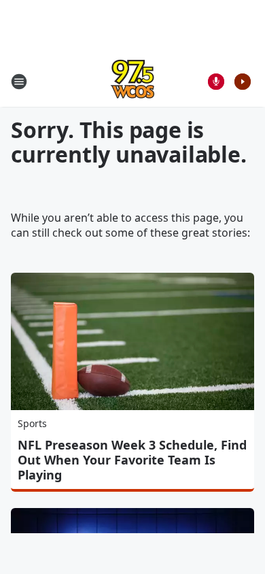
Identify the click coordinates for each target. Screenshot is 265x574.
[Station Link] (132, 81)
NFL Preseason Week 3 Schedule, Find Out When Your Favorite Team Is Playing (132, 459)
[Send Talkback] (216, 81)
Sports (32, 423)
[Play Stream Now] (242, 81)
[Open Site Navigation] (19, 81)
